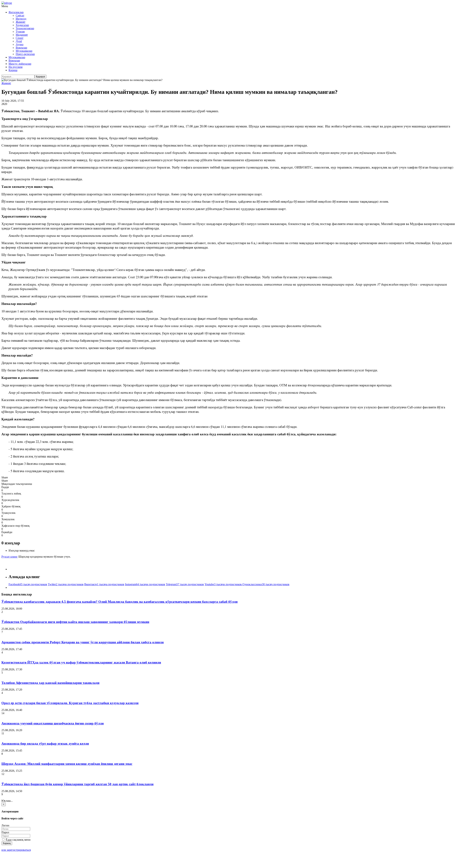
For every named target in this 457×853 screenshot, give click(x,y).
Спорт (19, 37)
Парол (5, 832)
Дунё (19, 41)
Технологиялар (25, 28)
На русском (15, 66)
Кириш (13, 70)
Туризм (20, 31)
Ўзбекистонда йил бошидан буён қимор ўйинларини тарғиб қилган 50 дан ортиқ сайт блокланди (77, 784)
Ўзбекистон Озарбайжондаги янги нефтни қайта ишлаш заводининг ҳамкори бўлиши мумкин (75, 622)
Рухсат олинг (9, 556)
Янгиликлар (16, 12)
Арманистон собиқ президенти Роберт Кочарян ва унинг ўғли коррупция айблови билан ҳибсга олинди (82, 642)
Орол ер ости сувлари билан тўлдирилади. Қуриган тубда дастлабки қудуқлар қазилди (70, 703)
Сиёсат (20, 15)
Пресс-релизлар (25, 54)
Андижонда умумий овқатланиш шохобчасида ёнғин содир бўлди (52, 723)
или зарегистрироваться (16, 849)
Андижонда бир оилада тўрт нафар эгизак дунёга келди (45, 743)
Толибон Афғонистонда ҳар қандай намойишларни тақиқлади (50, 683)
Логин (5, 825)
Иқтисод (21, 18)
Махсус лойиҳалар (20, 63)
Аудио (19, 44)
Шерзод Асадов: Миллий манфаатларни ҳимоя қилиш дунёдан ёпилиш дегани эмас (66, 764)
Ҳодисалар (22, 25)
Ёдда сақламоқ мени (18, 839)
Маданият (22, 34)
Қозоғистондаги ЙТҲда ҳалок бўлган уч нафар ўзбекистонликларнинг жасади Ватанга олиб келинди (81, 662)
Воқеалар (21, 47)
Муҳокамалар (24, 50)
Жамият (20, 21)
